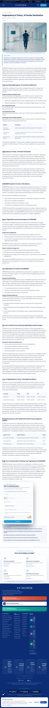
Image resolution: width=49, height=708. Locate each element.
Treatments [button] (5, 613)
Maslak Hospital (17, 616)
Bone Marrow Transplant (6, 615)
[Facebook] (30, 653)
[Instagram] (32, 653)
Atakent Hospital (17, 630)
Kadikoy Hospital (17, 629)
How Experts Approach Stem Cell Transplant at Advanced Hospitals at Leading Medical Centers (23, 532)
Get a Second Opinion (25, 626)
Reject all (37, 702)
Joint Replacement (5, 626)
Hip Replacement (5, 621)
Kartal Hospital (17, 623)
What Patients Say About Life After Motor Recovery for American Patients (20, 535)
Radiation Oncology (6, 635)
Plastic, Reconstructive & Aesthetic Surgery (7, 631)
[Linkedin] (35, 653)
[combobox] (6, 498)
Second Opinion (30, 1)
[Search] (38, 5)
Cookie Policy (9, 705)
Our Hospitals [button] (17, 614)
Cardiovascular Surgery (6, 619)
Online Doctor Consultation (25, 628)
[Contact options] (3, 695)
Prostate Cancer (5, 633)
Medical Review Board (25, 617)
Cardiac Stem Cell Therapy (7, 617)
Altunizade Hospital (17, 618)
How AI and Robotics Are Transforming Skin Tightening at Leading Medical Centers (22, 540)
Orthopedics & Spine (6, 630)
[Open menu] (3, 5)
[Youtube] (33, 653)
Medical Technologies (25, 621)
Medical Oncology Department (7, 624)
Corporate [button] (25, 613)
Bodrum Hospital (17, 636)
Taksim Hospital (17, 625)
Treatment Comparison (25, 624)
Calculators (23, 1)
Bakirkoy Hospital (17, 627)
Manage (30, 702)
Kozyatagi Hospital (17, 632)
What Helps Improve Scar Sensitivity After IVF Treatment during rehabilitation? (21, 537)
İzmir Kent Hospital (17, 622)
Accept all (43, 702)
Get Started (17, 521)
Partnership (24, 631)
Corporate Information (25, 615)
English (38, 1)
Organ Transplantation (6, 628)
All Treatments (4, 637)
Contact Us (24, 635)
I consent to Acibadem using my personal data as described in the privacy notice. (17, 513)
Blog (23, 633)
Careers (23, 630)
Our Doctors (24, 619)
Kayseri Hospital (17, 634)
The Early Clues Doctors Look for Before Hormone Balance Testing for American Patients (23, 528)
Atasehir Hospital (17, 620)
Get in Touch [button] (31, 614)
